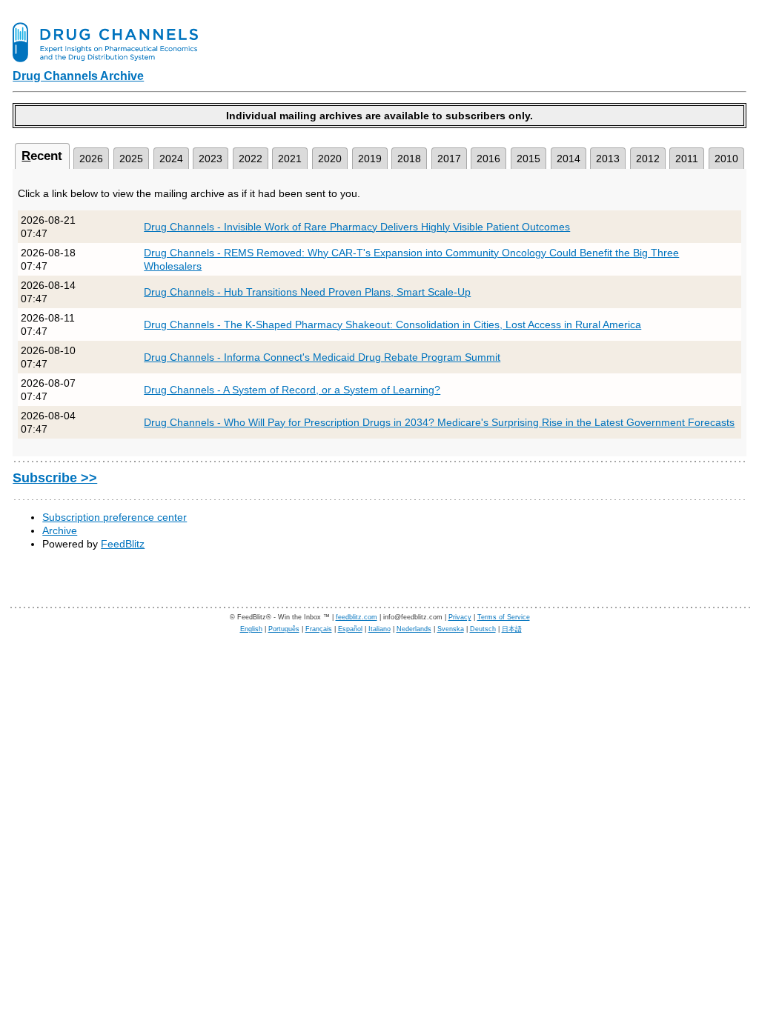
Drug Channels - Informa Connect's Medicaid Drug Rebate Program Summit (322, 357)
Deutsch (483, 629)
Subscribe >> (55, 477)
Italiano (379, 629)
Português (283, 629)
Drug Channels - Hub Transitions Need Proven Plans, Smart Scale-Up (307, 292)
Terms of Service (503, 617)
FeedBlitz (123, 544)
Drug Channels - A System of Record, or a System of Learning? (292, 390)
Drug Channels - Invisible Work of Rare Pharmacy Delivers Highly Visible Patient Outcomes (357, 227)
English (251, 629)
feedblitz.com (356, 617)
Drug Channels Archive (78, 76)
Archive (59, 530)
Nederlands (414, 629)
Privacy (459, 617)
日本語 (512, 629)
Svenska (450, 629)
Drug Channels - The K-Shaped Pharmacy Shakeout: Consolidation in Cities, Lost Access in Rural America (392, 324)
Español (350, 629)
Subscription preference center (114, 517)
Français (318, 629)
